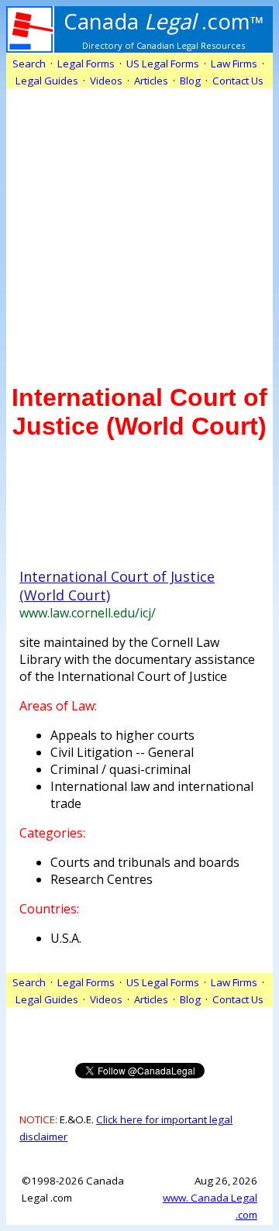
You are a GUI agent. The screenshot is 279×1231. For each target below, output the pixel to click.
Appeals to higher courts (122, 735)
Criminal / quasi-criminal (120, 769)
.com (164, 21)
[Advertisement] (139, 227)
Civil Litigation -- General (122, 752)
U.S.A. (65, 938)
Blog (190, 81)
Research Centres (101, 879)
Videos (106, 81)
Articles (151, 81)
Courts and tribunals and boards (144, 862)
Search (29, 63)
